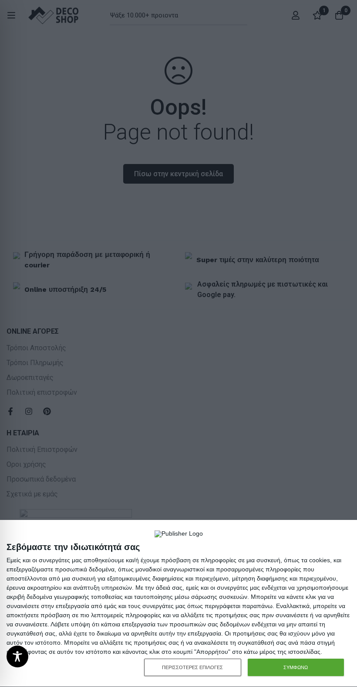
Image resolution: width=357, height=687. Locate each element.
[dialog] (178, 603)
